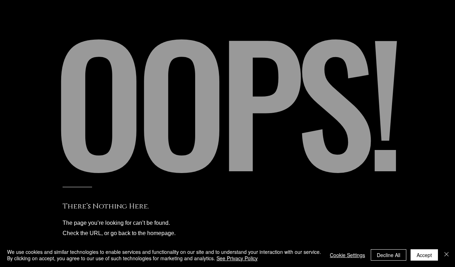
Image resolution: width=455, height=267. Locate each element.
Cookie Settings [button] (347, 254)
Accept (424, 254)
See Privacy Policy (237, 258)
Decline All (388, 254)
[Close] (446, 255)
